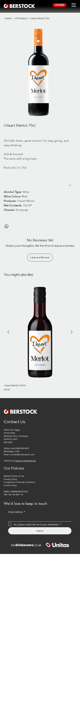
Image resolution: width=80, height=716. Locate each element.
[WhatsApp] (6, 226)
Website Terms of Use (14, 476)
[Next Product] (71, 332)
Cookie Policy (10, 485)
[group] (40, 337)
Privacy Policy (10, 479)
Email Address (16, 511)
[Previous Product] (8, 332)
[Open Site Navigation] (74, 5)
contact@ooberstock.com (22, 454)
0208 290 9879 (22, 448)
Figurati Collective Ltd (25, 460)
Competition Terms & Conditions (19, 482)
